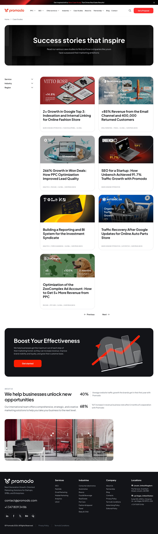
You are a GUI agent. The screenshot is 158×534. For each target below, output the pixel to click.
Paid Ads (58, 489)
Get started (27, 363)
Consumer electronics (87, 486)
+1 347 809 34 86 (15, 507)
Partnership (98, 11)
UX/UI (57, 502)
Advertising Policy (113, 505)
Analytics (58, 499)
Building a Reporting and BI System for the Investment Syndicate (64, 233)
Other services (52, 11)
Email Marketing (61, 492)
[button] (32, 10)
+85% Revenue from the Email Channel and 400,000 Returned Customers (124, 115)
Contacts (109, 495)
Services (59, 480)
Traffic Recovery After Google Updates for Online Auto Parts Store (124, 233)
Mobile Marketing (61, 495)
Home (7, 19)
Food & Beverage (85, 495)
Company (111, 480)
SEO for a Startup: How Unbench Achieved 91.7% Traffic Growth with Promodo (124, 174)
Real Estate (83, 499)
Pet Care (82, 502)
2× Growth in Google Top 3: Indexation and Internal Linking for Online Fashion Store (67, 115)
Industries (65, 11)
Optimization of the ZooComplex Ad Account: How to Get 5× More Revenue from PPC (67, 291)
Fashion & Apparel (85, 505)
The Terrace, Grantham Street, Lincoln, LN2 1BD (140, 490)
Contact (114, 11)
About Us (88, 11)
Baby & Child (83, 512)
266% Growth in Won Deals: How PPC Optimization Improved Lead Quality (65, 174)
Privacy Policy (111, 499)
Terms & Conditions (113, 502)
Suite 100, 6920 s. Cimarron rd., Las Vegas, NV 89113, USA (142, 500)
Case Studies (78, 11)
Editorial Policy (111, 508)
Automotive (83, 489)
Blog (108, 11)
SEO (40, 11)
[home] (15, 10)
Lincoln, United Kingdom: (143, 486)
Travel (81, 508)
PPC (31, 11)
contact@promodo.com (21, 500)
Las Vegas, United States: (143, 496)
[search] (130, 10)
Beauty (81, 492)
